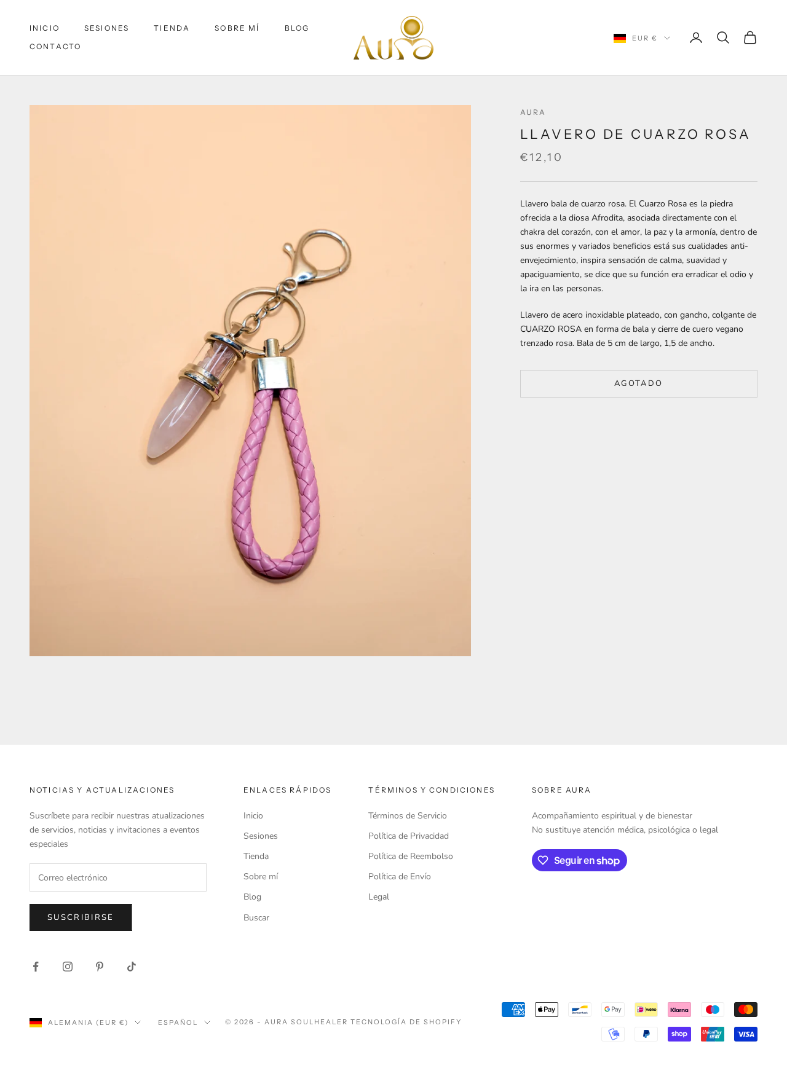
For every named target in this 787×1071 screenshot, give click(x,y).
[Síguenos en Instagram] (67, 966)
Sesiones (106, 28)
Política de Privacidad (408, 836)
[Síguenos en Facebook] (36, 966)
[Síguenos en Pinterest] (99, 966)
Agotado (638, 383)
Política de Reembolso (410, 856)
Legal (378, 897)
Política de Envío (399, 876)
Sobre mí (237, 28)
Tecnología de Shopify (406, 1022)
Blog (297, 28)
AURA (533, 112)
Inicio (45, 28)
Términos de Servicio (407, 816)
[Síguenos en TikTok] (131, 966)
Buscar (256, 918)
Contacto (55, 46)
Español (178, 1022)
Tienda (172, 28)
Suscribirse (80, 917)
